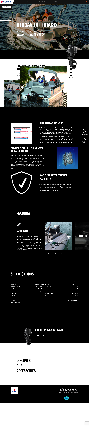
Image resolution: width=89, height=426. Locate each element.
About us (17, 1)
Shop (61, 1)
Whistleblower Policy (43, 398)
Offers (49, 1)
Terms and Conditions (28, 398)
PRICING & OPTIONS (41, 335)
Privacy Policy (36, 398)
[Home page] (6, 2)
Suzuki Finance (34, 1)
